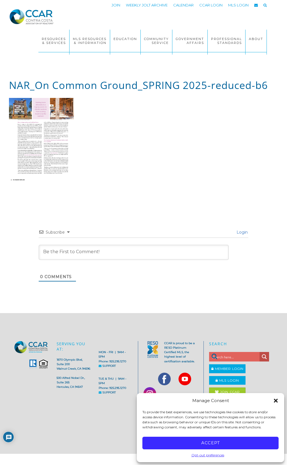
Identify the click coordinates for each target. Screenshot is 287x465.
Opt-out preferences (207, 455)
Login (241, 232)
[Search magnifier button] (264, 356)
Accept (210, 442)
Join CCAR (229, 392)
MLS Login (228, 380)
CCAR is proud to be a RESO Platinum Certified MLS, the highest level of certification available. (179, 352)
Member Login (228, 369)
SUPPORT (108, 366)
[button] (276, 400)
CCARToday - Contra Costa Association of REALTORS (31, 19)
